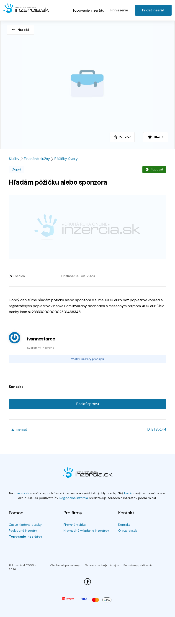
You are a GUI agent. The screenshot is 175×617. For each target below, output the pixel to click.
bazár (128, 493)
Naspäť (23, 30)
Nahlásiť (21, 429)
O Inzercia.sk (127, 530)
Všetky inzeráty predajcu (87, 359)
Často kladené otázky (25, 525)
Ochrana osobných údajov (102, 565)
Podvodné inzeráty (23, 530)
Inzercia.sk (21, 493)
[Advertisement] (87, 227)
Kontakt (124, 525)
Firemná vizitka (75, 525)
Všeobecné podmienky (65, 565)
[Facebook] (87, 581)
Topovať (157, 169)
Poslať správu (87, 403)
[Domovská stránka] (26, 9)
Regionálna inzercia (73, 498)
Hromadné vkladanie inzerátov (86, 530)
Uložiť (158, 137)
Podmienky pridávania (138, 565)
